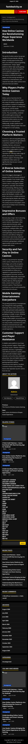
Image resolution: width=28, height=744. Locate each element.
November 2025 (7, 639)
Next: (12, 412)
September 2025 (7, 647)
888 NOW (5, 525)
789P (4, 501)
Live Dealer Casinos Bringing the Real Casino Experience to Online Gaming (13, 730)
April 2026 (5, 620)
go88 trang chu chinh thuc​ (13, 486)
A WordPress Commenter (10, 596)
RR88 (11, 151)
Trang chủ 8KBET (8, 499)
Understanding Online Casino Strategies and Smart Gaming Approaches (12, 471)
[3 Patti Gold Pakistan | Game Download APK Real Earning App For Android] (14, 433)
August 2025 (6, 650)
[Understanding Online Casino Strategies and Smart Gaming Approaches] (14, 465)
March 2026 (5, 624)
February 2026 (6, 628)
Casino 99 (6, 497)
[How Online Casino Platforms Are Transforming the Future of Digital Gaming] (14, 452)
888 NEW (5, 535)
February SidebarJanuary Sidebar (13, 509)
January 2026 (6, 632)
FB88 (4, 491)
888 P (4, 523)
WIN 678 (5, 531)
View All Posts (20, 398)
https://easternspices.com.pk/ (13, 488)
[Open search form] (12, 11)
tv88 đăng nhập (8, 515)
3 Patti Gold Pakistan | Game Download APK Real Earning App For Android (13, 445)
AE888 (4, 503)
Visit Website (8, 398)
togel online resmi (9, 495)
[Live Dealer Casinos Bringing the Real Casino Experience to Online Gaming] (14, 725)
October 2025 (6, 643)
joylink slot (7, 490)
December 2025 (7, 635)
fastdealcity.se (14, 6)
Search (23, 543)
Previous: (13, 406)
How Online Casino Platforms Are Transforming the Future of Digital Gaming (13, 458)
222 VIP (4, 521)
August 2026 (6, 609)
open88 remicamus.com (11, 493)
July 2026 (5, 613)
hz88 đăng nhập (8, 517)
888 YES (4, 539)
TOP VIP (5, 507)
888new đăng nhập (9, 519)
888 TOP (5, 527)
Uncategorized (6, 27)
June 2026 (5, 617)
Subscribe (22, 12)
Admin (5, 44)
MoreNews (10, 742)
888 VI (4, 511)
